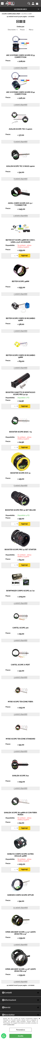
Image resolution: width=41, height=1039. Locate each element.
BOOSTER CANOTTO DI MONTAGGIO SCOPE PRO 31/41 (20, 393)
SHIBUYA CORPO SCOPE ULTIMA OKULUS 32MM (20, 855)
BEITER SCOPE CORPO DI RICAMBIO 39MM (20, 356)
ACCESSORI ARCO (20, 9)
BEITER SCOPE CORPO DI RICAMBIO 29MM (20, 319)
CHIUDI (39, 1018)
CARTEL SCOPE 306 (20, 628)
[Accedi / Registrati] (33, 3)
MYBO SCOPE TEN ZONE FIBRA (20, 702)
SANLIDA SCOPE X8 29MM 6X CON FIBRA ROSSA (20, 814)
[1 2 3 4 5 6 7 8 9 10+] (15, 256)
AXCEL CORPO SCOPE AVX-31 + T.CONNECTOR (20, 204)
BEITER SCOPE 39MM (20, 281)
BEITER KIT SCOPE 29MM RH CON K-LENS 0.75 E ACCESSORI (20, 241)
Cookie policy (10, 1024)
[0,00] (37, 3)
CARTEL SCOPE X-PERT (20, 665)
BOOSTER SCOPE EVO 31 (20, 473)
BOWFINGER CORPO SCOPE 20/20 (20, 591)
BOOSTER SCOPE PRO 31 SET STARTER (20, 550)
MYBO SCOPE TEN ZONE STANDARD (20, 739)
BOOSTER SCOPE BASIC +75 (20, 432)
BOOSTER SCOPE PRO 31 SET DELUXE (20, 510)
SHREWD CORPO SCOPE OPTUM (20, 895)
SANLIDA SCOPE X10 (20, 776)
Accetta (20, 1036)
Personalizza (20, 1030)
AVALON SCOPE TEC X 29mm (20, 129)
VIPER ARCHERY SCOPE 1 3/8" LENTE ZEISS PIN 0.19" (20, 970)
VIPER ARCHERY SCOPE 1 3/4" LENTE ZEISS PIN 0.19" (20, 933)
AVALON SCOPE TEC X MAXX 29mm (20, 166)
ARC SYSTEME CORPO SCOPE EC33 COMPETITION (20, 56)
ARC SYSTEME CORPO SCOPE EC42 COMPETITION (20, 93)
